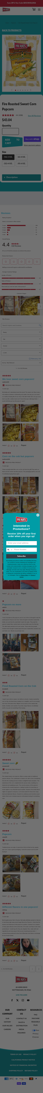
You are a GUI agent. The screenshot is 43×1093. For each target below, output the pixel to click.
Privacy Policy (24, 575)
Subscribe (21, 556)
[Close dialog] (38, 515)
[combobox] (9, 550)
